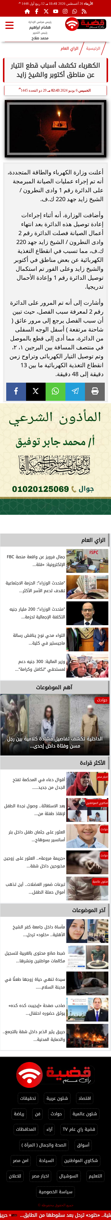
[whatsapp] (55, 392)
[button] (12, 728)
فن (37, 1114)
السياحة (46, 1161)
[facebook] (16, 392)
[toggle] (9, 25)
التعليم (95, 1176)
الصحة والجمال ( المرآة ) (44, 1145)
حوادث (56, 1114)
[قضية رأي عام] (85, 25)
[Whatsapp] (74, 11)
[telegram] (75, 392)
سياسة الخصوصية (56, 1192)
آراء (49, 1129)
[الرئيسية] (27, 11)
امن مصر (20, 1161)
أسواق (83, 1145)
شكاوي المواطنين (81, 1161)
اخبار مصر (40, 1176)
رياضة (19, 1114)
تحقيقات (28, 1098)
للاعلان (15, 1176)
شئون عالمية (85, 1114)
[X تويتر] (46, 11)
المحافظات (26, 1129)
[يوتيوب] (55, 11)
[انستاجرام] (65, 11)
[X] (36, 392)
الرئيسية (93, 48)
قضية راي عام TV (79, 1129)
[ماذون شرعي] (55, 459)
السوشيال (68, 1176)
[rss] (84, 11)
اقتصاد (84, 1098)
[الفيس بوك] (36, 11)
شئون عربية (57, 1098)
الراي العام (69, 48)
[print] (95, 392)
